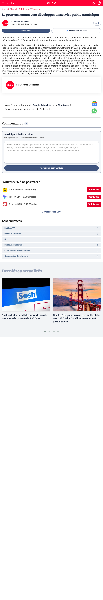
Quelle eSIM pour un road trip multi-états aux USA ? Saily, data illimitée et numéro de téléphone (76, 318)
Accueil (5, 9)
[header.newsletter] (12, 3)
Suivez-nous (26, 30)
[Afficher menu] (3, 3)
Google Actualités (41, 105)
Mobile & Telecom (20, 9)
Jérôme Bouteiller (21, 22)
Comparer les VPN (51, 212)
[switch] (93, 3)
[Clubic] (51, 3)
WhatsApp (63, 105)
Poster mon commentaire (51, 168)
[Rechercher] (7, 3)
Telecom (35, 9)
